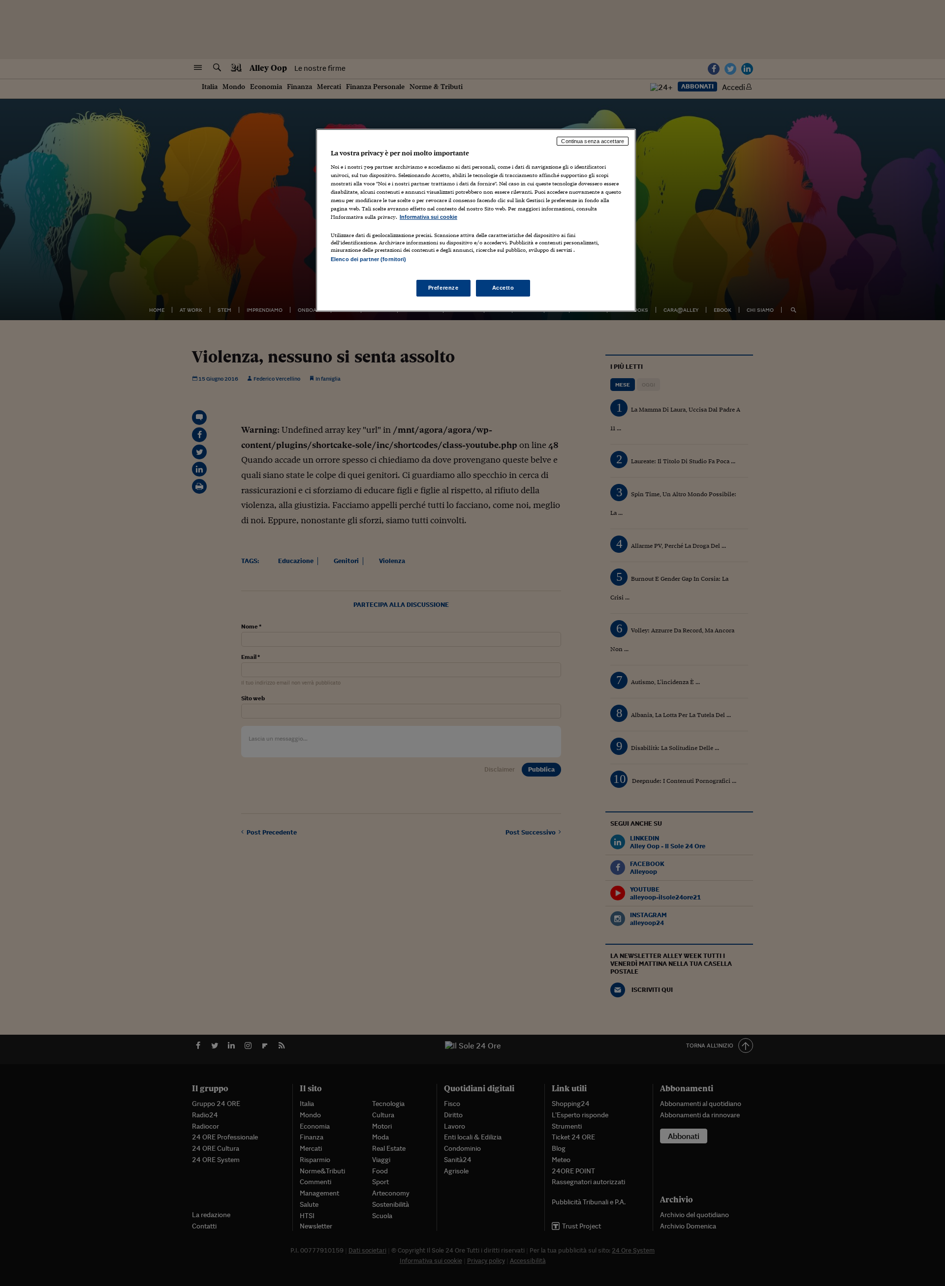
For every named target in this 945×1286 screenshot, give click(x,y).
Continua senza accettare (592, 141)
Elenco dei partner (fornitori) (368, 259)
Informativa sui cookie (428, 217)
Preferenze (443, 288)
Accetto (503, 288)
